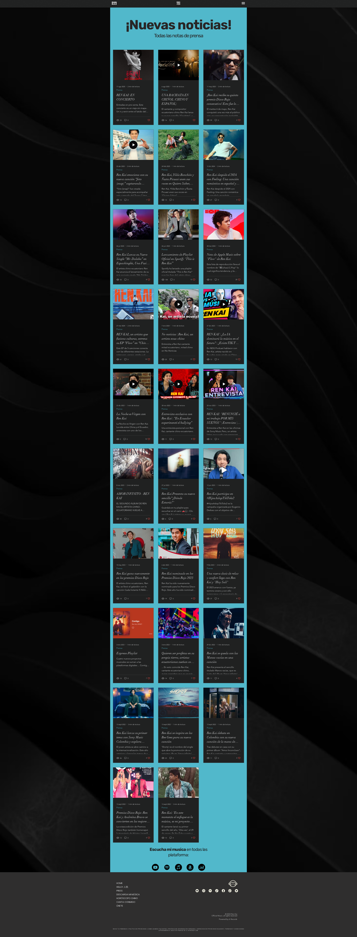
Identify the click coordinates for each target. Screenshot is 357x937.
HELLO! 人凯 (122, 887)
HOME (119, 883)
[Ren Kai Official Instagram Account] (204, 891)
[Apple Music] (178, 867)
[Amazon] (190, 867)
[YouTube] (155, 867)
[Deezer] (201, 867)
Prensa (119, 90)
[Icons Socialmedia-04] (230, 891)
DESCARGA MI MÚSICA (126, 894)
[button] (243, 3)
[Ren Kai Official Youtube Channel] (197, 891)
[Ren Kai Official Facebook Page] (223, 891)
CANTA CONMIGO (125, 902)
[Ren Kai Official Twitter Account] (236, 891)
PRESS (119, 890)
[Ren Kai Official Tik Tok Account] (217, 891)
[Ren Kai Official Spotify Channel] (210, 891)
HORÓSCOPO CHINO (126, 898)
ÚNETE (119, 905)
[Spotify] (166, 867)
